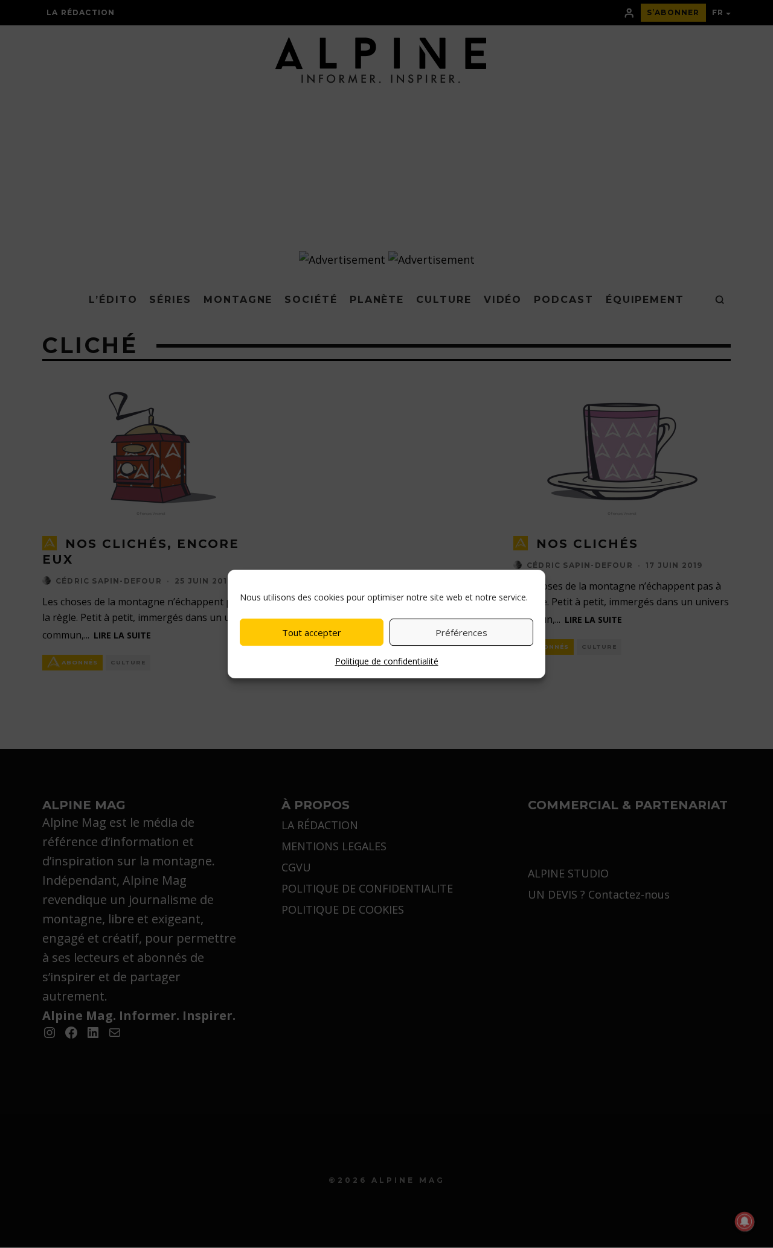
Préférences (461, 632)
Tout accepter (311, 632)
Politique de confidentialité (386, 661)
